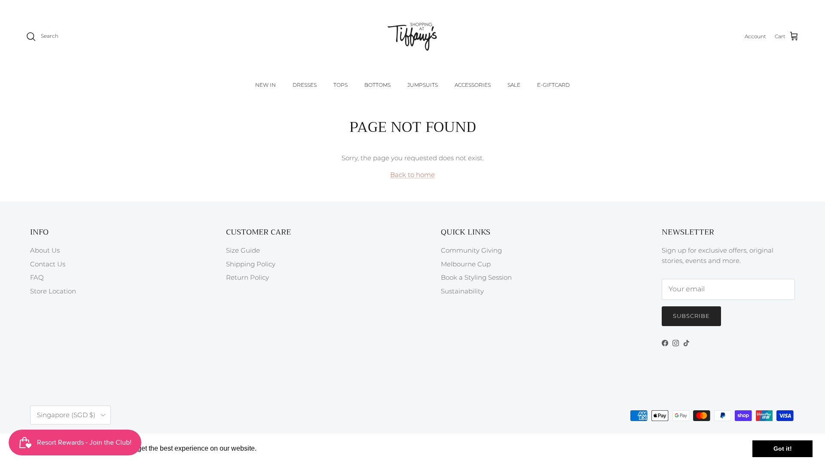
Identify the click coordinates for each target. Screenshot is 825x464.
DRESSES (305, 85)
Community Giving (471, 250)
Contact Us (47, 264)
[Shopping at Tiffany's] (412, 36)
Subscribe (691, 315)
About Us (45, 250)
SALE (513, 85)
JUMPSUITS (422, 85)
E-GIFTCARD (553, 85)
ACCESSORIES (473, 85)
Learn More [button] (277, 448)
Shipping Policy (250, 264)
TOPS (340, 85)
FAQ (37, 277)
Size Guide (243, 250)
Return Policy (247, 277)
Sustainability (462, 291)
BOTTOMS (377, 85)
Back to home (412, 175)
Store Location (53, 291)
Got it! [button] (782, 448)
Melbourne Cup (466, 264)
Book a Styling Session (476, 277)
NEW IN (265, 85)
